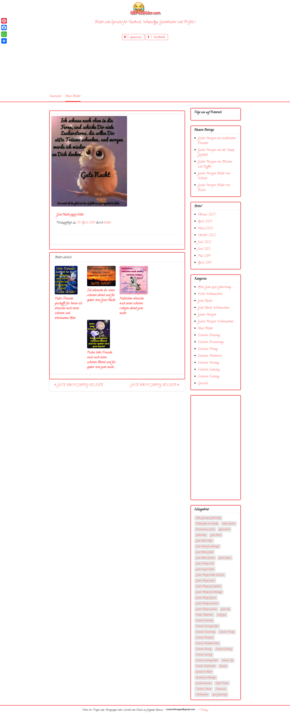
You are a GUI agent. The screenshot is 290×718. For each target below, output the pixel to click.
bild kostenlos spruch (205, 529)
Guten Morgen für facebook (208, 586)
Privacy (204, 710)
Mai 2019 (204, 255)
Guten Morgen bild (204, 563)
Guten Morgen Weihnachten (215, 321)
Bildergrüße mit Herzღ (207, 524)
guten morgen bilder (205, 569)
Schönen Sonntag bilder (207, 660)
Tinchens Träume (203, 689)
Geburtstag (201, 535)
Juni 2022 (204, 242)
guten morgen (225, 558)
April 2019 (204, 262)
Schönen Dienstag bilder (207, 626)
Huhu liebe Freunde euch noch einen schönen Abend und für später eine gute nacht (101, 360)
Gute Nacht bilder (204, 541)
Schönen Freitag (208, 349)
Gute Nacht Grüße (204, 552)
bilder (107, 222)
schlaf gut (221, 615)
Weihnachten (202, 695)
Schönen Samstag (209, 369)
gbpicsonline (224, 529)
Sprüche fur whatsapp (206, 677)
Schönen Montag (208, 362)
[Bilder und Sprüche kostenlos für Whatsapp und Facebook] (145, 8)
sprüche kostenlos (203, 683)
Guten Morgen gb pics (206, 598)
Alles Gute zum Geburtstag (214, 287)
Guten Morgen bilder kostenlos (210, 575)
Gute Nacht (205, 301)
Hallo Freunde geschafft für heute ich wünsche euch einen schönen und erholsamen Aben (68, 308)
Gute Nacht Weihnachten (213, 307)
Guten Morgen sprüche (206, 609)
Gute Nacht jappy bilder (79, 385)
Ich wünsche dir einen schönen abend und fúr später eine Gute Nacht (101, 295)
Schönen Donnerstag (210, 342)
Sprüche (203, 383)
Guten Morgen (207, 314)
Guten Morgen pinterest (207, 603)
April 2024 (205, 221)
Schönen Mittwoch (210, 356)
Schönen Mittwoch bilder (207, 643)
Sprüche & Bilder (204, 672)
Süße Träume (222, 683)
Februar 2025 (206, 214)
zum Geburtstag (219, 695)
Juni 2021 (204, 249)
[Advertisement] (145, 66)
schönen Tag (227, 660)
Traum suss (221, 689)
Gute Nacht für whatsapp (207, 546)
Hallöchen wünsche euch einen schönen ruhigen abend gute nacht (131, 306)
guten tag (225, 609)
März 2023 (205, 228)
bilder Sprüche (228, 524)
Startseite (55, 96)
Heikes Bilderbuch (204, 615)
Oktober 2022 (207, 235)
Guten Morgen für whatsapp (209, 592)
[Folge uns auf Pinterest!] (134, 39)
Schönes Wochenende (205, 666)
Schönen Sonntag (208, 376)
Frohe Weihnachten (210, 294)
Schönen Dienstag (209, 335)
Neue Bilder (73, 96)
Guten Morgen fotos (205, 581)
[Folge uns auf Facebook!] (157, 39)
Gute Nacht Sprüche (205, 558)
